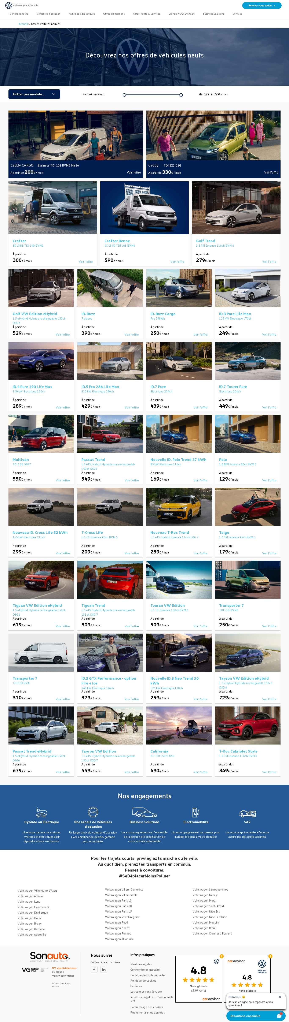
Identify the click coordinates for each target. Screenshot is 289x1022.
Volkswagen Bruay (30, 923)
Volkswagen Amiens (30, 896)
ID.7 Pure (158, 386)
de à (213, 94)
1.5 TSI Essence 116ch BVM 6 (215, 245)
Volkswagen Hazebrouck (33, 907)
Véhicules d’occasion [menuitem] (48, 13)
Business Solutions (145, 822)
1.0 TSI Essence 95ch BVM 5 (99, 537)
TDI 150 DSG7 (22, 464)
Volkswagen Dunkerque (33, 912)
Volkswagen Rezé (116, 922)
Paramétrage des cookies (146, 1007)
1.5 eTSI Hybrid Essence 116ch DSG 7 (174, 537)
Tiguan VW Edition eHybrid (37, 605)
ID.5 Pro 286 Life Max (100, 386)
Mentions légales (141, 964)
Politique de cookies (143, 980)
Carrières (136, 986)
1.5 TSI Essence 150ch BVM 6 (169, 610)
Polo (223, 459)
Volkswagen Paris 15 (118, 911)
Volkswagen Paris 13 (118, 900)
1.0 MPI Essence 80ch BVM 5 (237, 464)
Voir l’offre (134, 172)
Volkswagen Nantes (118, 928)
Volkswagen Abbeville (32, 934)
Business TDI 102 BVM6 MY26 (58, 165)
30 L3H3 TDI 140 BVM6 (28, 245)
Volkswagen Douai (29, 918)
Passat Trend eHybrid (32, 751)
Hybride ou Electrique (41, 822)
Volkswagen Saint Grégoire (122, 917)
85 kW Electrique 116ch (165, 464)
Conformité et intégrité (145, 969)
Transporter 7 (231, 605)
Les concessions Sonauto (146, 991)
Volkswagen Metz (204, 900)
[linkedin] (104, 969)
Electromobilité (196, 822)
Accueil (23, 24)
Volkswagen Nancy (205, 895)
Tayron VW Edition (98, 751)
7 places (86, 318)
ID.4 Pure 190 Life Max (32, 386)
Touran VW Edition (167, 605)
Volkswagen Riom (204, 928)
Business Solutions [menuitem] (213, 13)
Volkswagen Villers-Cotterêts (124, 889)
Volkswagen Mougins (206, 922)
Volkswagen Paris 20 (118, 906)
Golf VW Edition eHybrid (35, 313)
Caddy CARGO (22, 165)
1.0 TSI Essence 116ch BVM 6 (238, 756)
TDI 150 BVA (21, 683)
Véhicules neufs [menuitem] (19, 13)
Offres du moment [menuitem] (114, 13)
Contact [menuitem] (237, 13)
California (159, 751)
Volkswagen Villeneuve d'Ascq (37, 890)
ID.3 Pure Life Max (235, 313)
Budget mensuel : (94, 94)
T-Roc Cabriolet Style (238, 751)
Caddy (154, 165)
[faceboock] (95, 969)
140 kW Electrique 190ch (29, 391)
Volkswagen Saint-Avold (208, 906)
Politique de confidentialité (147, 975)
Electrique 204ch (161, 391)
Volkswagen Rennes (118, 933)
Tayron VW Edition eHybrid (244, 678)
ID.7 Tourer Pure (233, 386)
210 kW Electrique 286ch (97, 391)
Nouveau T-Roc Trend (169, 532)
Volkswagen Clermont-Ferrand (212, 933)
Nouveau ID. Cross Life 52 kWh (40, 532)
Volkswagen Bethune (31, 929)
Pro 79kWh (157, 318)
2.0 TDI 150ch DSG (162, 756)
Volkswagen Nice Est (206, 911)
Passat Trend (93, 459)
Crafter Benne (117, 240)
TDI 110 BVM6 (228, 610)
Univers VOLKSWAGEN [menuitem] (182, 13)
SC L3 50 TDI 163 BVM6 (120, 245)
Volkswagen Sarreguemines (210, 889)
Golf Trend (205, 240)
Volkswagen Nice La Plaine (210, 917)
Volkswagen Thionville (119, 939)
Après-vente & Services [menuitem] (146, 13)
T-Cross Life (92, 532)
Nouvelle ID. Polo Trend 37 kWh (178, 459)
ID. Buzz (88, 313)
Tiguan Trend (93, 605)
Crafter (19, 240)
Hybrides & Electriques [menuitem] (82, 13)
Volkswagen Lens (29, 901)
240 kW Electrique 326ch (97, 688)
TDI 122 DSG (172, 165)
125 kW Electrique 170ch (235, 318)
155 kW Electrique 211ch (29, 537)
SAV (247, 822)
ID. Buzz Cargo (163, 313)
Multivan (21, 459)
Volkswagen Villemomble (121, 895)
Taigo (224, 532)
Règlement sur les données (147, 1012)
